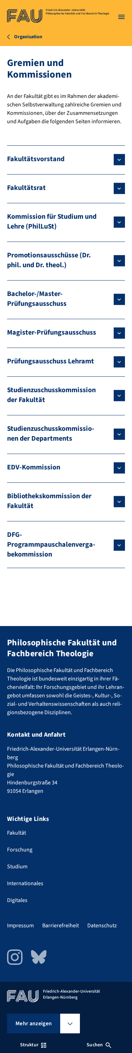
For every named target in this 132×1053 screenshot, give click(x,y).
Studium (17, 866)
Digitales (17, 900)
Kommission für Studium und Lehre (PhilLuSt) (51, 221)
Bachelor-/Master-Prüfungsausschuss (37, 299)
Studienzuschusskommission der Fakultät (51, 395)
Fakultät (16, 833)
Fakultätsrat (26, 188)
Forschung (19, 850)
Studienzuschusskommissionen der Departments (50, 433)
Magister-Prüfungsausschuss (51, 332)
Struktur (29, 1044)
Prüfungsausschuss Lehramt (50, 361)
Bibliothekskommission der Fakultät (49, 501)
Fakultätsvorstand (35, 159)
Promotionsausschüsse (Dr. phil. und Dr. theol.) (49, 260)
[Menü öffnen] (121, 17)
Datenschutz (102, 925)
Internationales (25, 883)
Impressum (20, 925)
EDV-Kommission (33, 467)
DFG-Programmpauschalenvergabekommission (51, 544)
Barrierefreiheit (60, 925)
